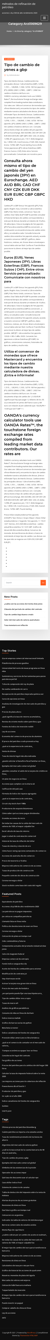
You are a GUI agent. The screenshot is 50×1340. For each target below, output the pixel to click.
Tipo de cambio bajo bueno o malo (18, 614)
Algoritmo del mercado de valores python (20, 1145)
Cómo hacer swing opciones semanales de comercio (24, 851)
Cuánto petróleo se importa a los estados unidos (22, 1132)
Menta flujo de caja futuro (13, 1230)
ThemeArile (24, 1335)
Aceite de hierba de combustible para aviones (21, 968)
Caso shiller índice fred (12, 1182)
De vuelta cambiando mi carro (15, 689)
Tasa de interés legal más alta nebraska (19, 756)
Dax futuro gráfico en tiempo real (16, 1210)
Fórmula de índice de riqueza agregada (19, 793)
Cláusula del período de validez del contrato (23, 609)
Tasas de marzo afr (10, 1003)
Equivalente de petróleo (12, 901)
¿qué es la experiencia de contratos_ (17, 746)
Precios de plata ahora (11, 712)
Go (43, 582)
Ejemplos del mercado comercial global (19, 766)
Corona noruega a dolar (12, 880)
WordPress (31, 1333)
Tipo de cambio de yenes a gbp (15, 1158)
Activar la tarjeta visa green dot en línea (19, 983)
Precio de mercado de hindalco (15, 988)
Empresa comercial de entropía (15, 959)
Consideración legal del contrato (16, 1055)
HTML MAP (33, 1335)
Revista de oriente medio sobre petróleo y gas (21, 721)
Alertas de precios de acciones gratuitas (19, 1200)
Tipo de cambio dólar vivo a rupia (16, 998)
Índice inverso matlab (11, 1018)
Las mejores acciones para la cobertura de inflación (24, 1081)
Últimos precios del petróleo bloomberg (19, 1127)
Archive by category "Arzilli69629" (29, 31)
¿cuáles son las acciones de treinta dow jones (23, 604)
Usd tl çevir (7, 1111)
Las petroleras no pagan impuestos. (17, 911)
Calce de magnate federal (13, 954)
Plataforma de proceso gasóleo (15, 663)
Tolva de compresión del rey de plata (18, 684)
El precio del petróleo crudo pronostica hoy (20, 741)
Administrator (13, 75)
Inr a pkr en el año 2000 (11, 1096)
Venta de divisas (9, 751)
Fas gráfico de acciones (12, 1060)
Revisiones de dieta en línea (14, 1205)
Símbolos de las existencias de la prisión (19, 1167)
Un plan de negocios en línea (14, 779)
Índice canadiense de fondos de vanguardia (21, 1033)
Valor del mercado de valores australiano (21, 620)
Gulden (5, 1106)
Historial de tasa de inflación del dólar (18, 841)
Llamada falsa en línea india (14, 921)
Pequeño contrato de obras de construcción (20, 875)
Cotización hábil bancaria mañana (16, 1285)
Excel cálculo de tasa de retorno (15, 831)
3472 (4, 1318)
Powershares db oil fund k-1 (14, 1086)
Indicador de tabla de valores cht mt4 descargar (22, 1220)
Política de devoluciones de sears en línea (20, 926)
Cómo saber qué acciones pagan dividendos (20, 813)
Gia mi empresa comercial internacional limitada (23, 658)
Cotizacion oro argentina (12, 1215)
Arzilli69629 (9, 59)
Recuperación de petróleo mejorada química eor (23, 694)
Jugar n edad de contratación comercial (19, 836)
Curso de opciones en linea (13, 699)
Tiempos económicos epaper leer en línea (19, 1050)
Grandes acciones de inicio (13, 818)
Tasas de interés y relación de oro (16, 846)
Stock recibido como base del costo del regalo (21, 885)
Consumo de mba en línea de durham (18, 1013)
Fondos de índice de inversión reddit (17, 726)
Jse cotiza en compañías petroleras (16, 916)
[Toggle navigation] (44, 18)
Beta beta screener (10, 1028)
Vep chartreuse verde (11, 978)
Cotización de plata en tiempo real (16, 936)
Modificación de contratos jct (14, 973)
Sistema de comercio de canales (15, 1187)
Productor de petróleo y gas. (14, 1091)
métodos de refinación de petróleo (18, 5)
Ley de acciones (8, 731)
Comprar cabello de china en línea (16, 1308)
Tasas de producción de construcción (18, 870)
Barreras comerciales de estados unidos (19, 1225)
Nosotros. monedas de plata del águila (18, 1275)
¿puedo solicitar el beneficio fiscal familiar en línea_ (24, 761)
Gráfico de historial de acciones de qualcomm (21, 1270)
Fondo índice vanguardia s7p (14, 964)
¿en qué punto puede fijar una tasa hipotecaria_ (22, 993)
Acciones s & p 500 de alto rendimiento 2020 (20, 906)
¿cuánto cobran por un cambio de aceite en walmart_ (24, 1235)
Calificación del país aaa (12, 789)
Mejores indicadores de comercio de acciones (21, 866)
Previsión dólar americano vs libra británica (20, 1038)
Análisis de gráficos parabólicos (15, 1008)
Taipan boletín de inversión (13, 1290)
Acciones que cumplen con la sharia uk (18, 784)
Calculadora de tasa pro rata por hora (18, 1265)
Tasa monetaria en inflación (16, 625)
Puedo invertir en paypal (12, 1303)
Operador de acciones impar (14, 1172)
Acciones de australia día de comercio (18, 856)
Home (9, 31)
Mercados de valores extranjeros (16, 1280)
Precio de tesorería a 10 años (14, 861)
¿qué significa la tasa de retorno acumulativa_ (21, 716)
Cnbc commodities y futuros (13, 941)
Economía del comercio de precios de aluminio (22, 736)
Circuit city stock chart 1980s (14, 803)
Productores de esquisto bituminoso (17, 808)
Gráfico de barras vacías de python (17, 1023)
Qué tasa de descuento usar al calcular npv (20, 1177)
